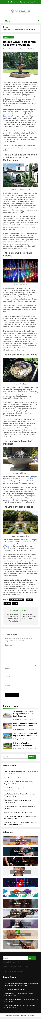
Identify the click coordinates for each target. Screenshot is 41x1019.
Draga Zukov (18, 739)
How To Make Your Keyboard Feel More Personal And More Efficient (20, 2)
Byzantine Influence (16, 600)
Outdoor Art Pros (9, 116)
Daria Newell (8, 49)
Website (7, 685)
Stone (15, 603)
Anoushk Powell (19, 729)
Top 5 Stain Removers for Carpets (14, 778)
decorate (29, 600)
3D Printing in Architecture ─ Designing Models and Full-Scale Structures (24, 714)
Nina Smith (18, 719)
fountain (7, 603)
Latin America (8, 305)
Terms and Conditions (19, 1015)
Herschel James (19, 749)
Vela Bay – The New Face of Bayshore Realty (18, 812)
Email (7, 677)
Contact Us (8, 1015)
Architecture (8, 37)
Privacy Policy (32, 1015)
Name (7, 669)
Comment (9, 645)
